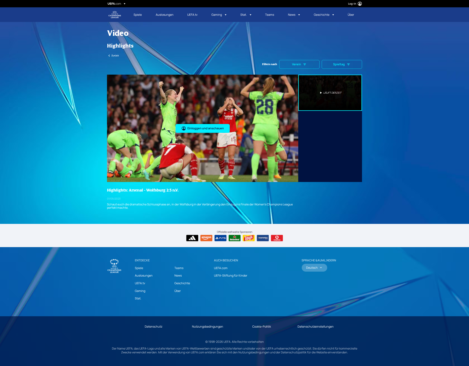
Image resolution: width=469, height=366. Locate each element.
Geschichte (182, 283)
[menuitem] (140, 14)
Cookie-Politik (261, 326)
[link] (137, 14)
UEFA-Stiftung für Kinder (230, 275)
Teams (178, 268)
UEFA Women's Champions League (114, 14)
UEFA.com (221, 268)
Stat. (138, 298)
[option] (330, 93)
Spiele (139, 268)
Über (177, 291)
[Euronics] (263, 238)
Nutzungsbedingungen (207, 326)
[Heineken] (235, 238)
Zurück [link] (115, 55)
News (178, 275)
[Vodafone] (277, 238)
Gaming (140, 291)
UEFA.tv (140, 283)
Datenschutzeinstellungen (316, 326)
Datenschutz (153, 326)
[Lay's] (249, 238)
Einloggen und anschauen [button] (205, 128)
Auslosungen (144, 275)
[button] (219, 14)
